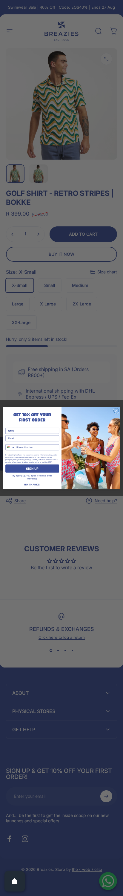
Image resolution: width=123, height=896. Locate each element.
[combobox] (10, 447)
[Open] (14, 881)
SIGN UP (32, 469)
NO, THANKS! (32, 484)
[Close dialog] (116, 411)
